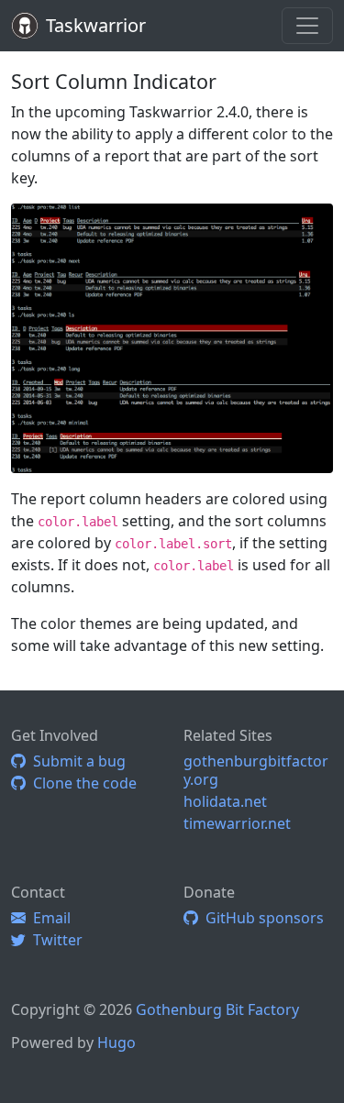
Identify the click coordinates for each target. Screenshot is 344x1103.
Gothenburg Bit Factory (217, 1009)
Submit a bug (76, 761)
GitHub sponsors (261, 918)
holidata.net (225, 801)
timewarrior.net (237, 823)
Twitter (54, 940)
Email (48, 918)
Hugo (116, 1042)
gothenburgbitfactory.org (255, 770)
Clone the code (81, 783)
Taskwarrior (96, 25)
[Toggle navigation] (307, 25)
